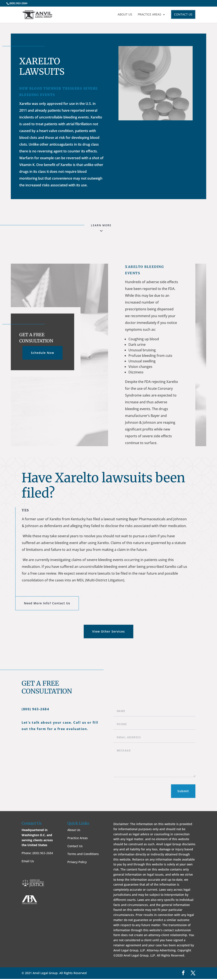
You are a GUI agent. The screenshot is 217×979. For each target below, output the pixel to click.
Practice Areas (149, 14)
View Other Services (108, 631)
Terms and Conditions (83, 854)
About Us (125, 14)
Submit (183, 791)
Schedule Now (42, 353)
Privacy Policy (77, 862)
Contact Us (183, 14)
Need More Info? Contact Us (47, 603)
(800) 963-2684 (18, 3)
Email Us (28, 861)
